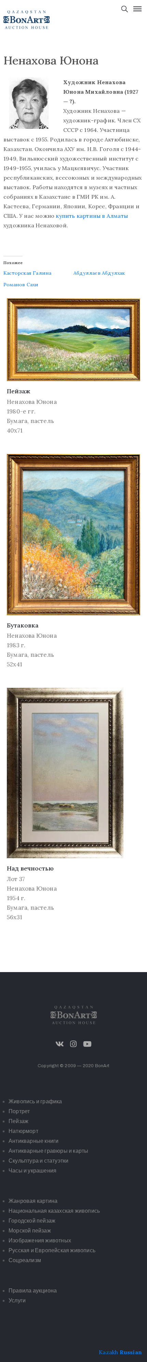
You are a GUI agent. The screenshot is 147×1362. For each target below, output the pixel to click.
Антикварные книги (33, 1141)
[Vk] (60, 1044)
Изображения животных (40, 1240)
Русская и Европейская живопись (52, 1250)
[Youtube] (87, 1044)
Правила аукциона (33, 1290)
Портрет (19, 1111)
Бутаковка (23, 625)
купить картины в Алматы (92, 215)
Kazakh (108, 1352)
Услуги (17, 1300)
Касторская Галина (27, 273)
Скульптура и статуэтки (38, 1161)
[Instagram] (73, 1044)
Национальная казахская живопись (54, 1211)
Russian (131, 1352)
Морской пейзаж (30, 1231)
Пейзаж (18, 391)
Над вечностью (30, 868)
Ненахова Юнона (32, 402)
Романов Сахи (20, 285)
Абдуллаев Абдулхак (99, 273)
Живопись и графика (35, 1101)
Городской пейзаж (32, 1221)
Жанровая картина (33, 1201)
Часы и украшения (32, 1171)
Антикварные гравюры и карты (48, 1151)
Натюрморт (23, 1131)
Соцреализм (25, 1260)
